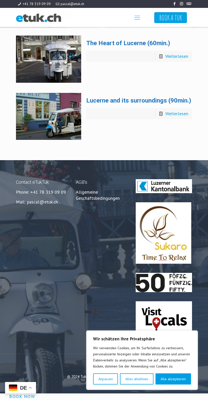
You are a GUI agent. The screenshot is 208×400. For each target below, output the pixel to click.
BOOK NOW (22, 396)
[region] (142, 360)
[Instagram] (181, 3)
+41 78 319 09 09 (37, 4)
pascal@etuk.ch (72, 4)
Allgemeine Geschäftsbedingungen (98, 195)
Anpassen (105, 379)
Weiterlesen (176, 56)
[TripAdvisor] (188, 3)
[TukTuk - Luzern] (52, 17)
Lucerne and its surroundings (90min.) (138, 100)
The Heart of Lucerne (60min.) (128, 43)
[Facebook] (174, 3)
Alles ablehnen (136, 379)
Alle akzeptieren (173, 379)
